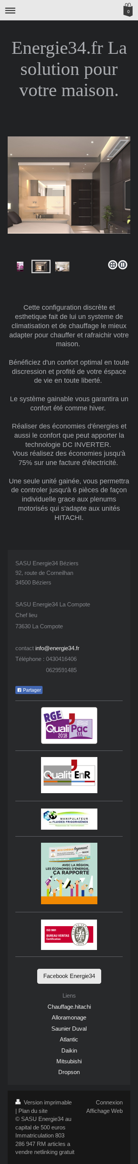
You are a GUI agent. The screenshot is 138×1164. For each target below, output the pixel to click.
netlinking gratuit (54, 1152)
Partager (31, 690)
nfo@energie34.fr (57, 648)
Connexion (109, 1102)
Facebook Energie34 (69, 976)
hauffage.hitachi (71, 1006)
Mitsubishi (69, 1061)
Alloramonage (69, 1017)
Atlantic (69, 1039)
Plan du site (33, 1111)
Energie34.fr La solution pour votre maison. (69, 68)
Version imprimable (47, 1102)
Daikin (69, 1050)
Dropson (69, 1072)
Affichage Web (104, 1111)
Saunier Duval (69, 1028)
